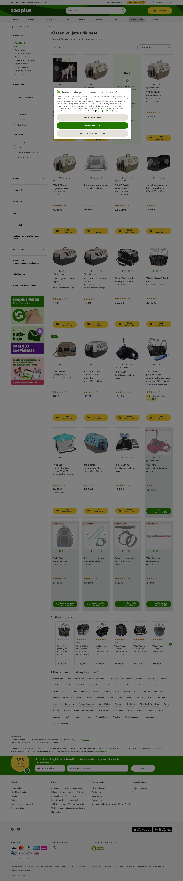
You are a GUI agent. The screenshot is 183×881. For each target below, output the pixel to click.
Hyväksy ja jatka (92, 125)
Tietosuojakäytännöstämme (106, 111)
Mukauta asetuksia (92, 117)
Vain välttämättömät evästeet (92, 133)
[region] (92, 113)
